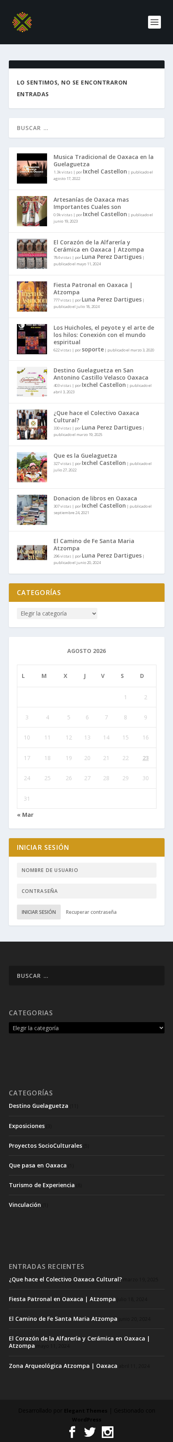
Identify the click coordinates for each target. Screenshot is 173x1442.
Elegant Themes (85, 1410)
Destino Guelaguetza (38, 1105)
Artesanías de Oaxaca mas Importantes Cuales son (91, 203)
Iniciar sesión (39, 912)
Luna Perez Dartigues (112, 256)
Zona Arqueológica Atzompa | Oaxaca (63, 1366)
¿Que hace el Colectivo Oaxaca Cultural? (96, 416)
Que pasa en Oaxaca (38, 1165)
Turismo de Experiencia (42, 1185)
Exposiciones (27, 1126)
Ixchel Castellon (105, 171)
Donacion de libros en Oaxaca (95, 498)
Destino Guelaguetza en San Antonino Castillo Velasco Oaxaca (101, 373)
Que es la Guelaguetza (85, 455)
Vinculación (25, 1205)
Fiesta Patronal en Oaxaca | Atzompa (93, 288)
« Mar (25, 814)
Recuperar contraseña (91, 912)
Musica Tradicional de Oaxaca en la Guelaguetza (104, 160)
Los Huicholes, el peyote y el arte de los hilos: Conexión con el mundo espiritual (104, 335)
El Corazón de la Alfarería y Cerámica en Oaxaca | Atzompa (99, 245)
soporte (93, 349)
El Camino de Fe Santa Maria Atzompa (94, 544)
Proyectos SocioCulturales (45, 1145)
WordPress (86, 1419)
